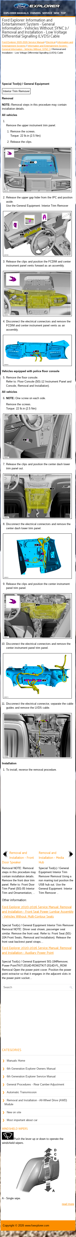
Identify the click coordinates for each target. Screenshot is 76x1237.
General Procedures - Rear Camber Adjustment (35, 1084)
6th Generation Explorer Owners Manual (31, 1068)
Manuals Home (16, 1060)
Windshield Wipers (15, 1129)
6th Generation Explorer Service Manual (31, 1076)
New (56, 13)
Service (47, 13)
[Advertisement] (38, 67)
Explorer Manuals (16, 13)
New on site (14, 1112)
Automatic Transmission (22, 1092)
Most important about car (22, 1120)
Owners (35, 13)
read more (68, 1204)
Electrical (50, 42)
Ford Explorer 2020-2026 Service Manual (23, 42)
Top (63, 13)
